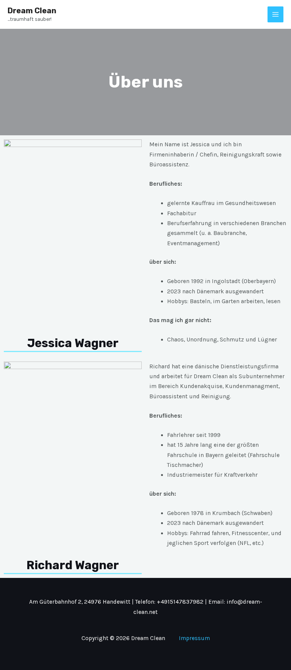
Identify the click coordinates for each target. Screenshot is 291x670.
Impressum (194, 638)
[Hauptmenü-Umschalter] (275, 14)
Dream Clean (32, 10)
